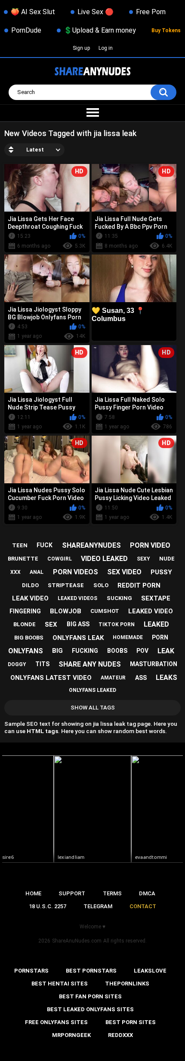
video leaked (104, 559)
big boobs (28, 637)
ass (141, 677)
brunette (23, 558)
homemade (128, 637)
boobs (117, 650)
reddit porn (138, 585)
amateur (113, 678)
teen (20, 545)
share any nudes (90, 664)
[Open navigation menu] (92, 113)
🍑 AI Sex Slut (33, 12)
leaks (166, 677)
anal (36, 572)
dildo (30, 585)
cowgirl (59, 559)
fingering (25, 611)
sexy (143, 559)
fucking (85, 650)
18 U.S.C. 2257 (47, 906)
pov (142, 650)
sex (51, 624)
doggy (17, 664)
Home (33, 893)
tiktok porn (117, 624)
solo (100, 585)
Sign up (81, 48)
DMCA (147, 893)
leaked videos (77, 598)
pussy (161, 572)
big (57, 651)
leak (165, 651)
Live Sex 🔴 (95, 12)
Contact (143, 906)
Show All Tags (93, 707)
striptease (66, 585)
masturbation (153, 664)
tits (42, 664)
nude (167, 558)
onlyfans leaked (92, 690)
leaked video (150, 611)
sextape (155, 598)
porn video (150, 545)
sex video (124, 572)
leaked (156, 624)
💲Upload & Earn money (100, 30)
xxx (15, 572)
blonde (24, 624)
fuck (44, 545)
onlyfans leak (78, 638)
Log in (106, 48)
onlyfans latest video (51, 678)
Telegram (97, 906)
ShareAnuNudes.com (77, 941)
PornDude (26, 30)
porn (160, 637)
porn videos (75, 572)
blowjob (65, 611)
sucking (119, 598)
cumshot (104, 611)
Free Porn (151, 12)
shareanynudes (91, 545)
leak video (30, 598)
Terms (112, 893)
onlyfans (25, 651)
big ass (78, 624)
